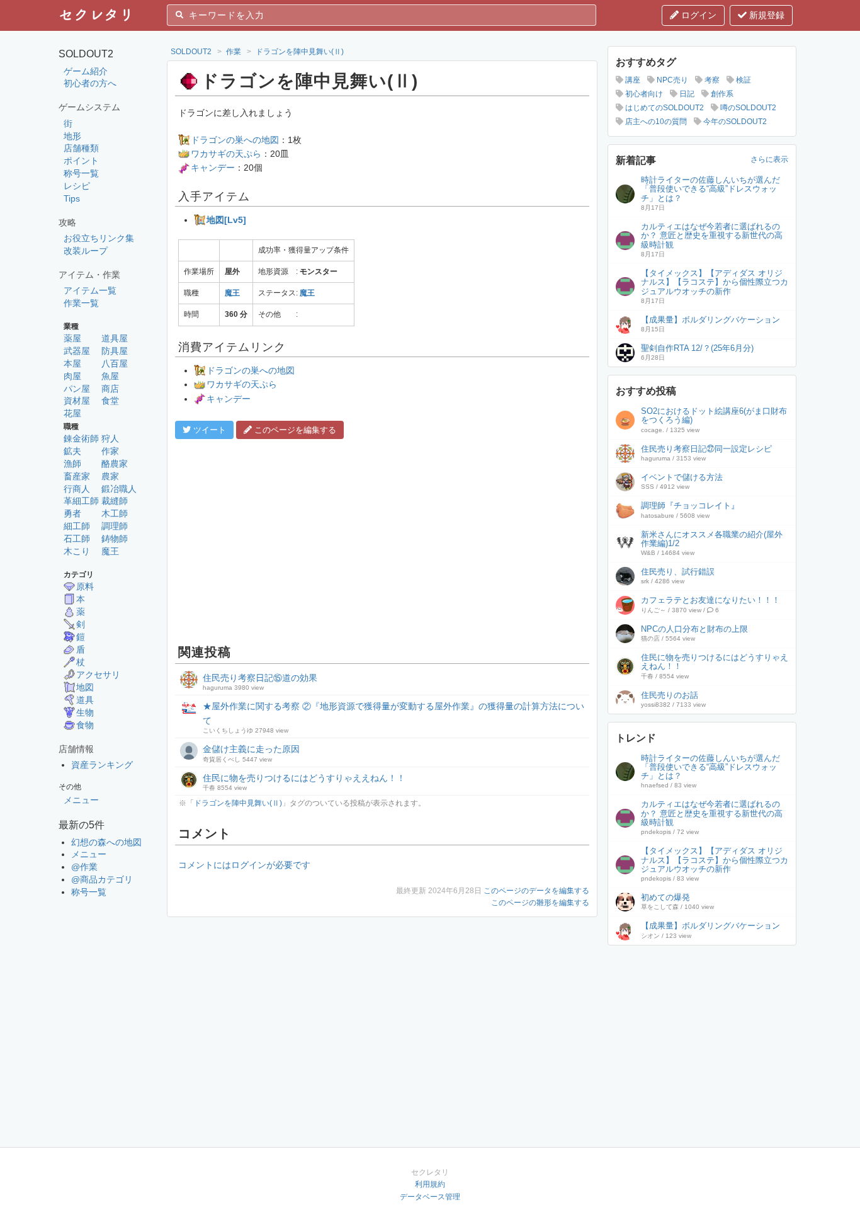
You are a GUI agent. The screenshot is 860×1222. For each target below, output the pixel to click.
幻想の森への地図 (106, 842)
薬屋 (72, 338)
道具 (85, 700)
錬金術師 (81, 438)
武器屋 (77, 351)
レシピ (77, 186)
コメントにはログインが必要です (244, 865)
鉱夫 (72, 451)
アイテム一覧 (90, 290)
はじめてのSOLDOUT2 (663, 107)
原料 (85, 586)
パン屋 (77, 389)
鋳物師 (114, 539)
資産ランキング (102, 765)
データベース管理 (430, 1196)
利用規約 (430, 1184)
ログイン (697, 15)
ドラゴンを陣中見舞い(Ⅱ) (300, 51)
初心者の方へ (90, 83)
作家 (110, 451)
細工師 (77, 526)
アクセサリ (98, 675)
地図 (85, 687)
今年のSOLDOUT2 (734, 121)
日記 (685, 93)
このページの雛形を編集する (540, 902)
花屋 (72, 413)
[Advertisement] (382, 540)
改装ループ (86, 251)
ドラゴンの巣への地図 (235, 140)
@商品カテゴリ (102, 879)
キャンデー (213, 168)
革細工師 (81, 501)
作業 (233, 51)
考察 (711, 80)
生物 (85, 712)
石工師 (77, 539)
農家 (110, 476)
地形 (72, 136)
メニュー (81, 800)
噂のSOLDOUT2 (747, 107)
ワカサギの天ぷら (226, 154)
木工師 (114, 513)
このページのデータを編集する (536, 890)
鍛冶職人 (119, 489)
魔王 (110, 551)
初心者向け (643, 93)
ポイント (81, 161)
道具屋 (114, 338)
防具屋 (114, 351)
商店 (110, 389)
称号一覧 (81, 173)
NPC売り (671, 80)
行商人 (77, 489)
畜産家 (77, 476)
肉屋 (72, 376)
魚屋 (110, 376)
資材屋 (77, 401)
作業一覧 (81, 303)
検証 (742, 80)
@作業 (84, 867)
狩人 (110, 438)
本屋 (72, 363)
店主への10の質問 (655, 121)
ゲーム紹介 (86, 71)
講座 (631, 80)
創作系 (721, 93)
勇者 (72, 513)
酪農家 (114, 464)
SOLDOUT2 (191, 51)
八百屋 (114, 363)
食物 (85, 725)
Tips (72, 198)
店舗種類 (81, 148)
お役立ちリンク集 (99, 238)
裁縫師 (114, 501)
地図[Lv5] (226, 220)
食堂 (110, 401)
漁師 (72, 464)
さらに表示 (769, 159)
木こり (77, 551)
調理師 (114, 526)
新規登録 (765, 15)
